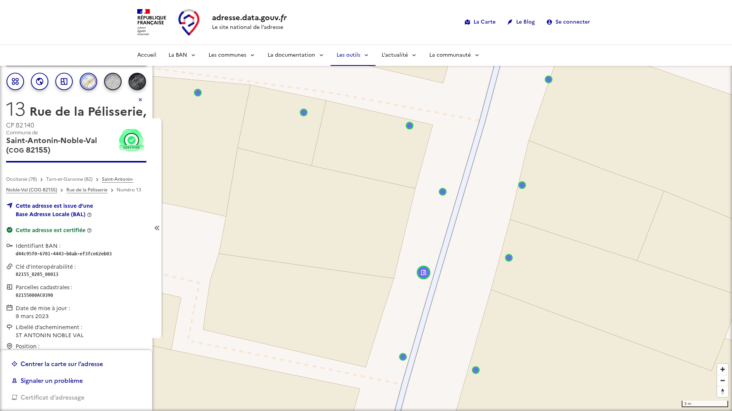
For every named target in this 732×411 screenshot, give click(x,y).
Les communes (227, 55)
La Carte (485, 22)
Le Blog (525, 22)
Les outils (348, 55)
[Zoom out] (722, 380)
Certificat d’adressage (52, 397)
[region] (366, 228)
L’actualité (395, 55)
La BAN (178, 55)
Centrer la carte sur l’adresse (62, 363)
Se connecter (572, 22)
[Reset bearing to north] (722, 391)
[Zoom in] (722, 369)
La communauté (450, 55)
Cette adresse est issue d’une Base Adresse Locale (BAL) (54, 210)
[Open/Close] (157, 228)
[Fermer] (140, 100)
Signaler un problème (52, 380)
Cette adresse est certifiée (50, 230)
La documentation (291, 55)
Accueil (146, 55)
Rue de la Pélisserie (87, 189)
